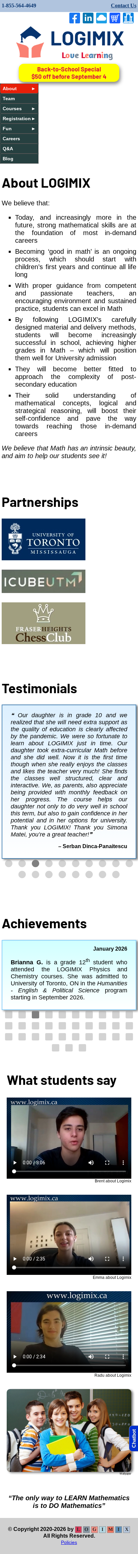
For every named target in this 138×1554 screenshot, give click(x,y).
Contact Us (123, 5)
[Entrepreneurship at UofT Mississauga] (43, 590)
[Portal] (129, 18)
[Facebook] (76, 18)
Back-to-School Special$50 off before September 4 (69, 72)
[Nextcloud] (103, 18)
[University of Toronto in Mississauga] (43, 558)
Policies (69, 1501)
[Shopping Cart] (116, 18)
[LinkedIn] (89, 18)
